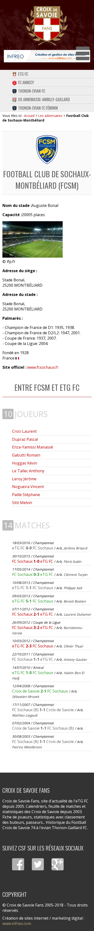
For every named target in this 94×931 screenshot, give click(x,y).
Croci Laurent (24, 431)
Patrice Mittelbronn (27, 747)
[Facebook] (18, 864)
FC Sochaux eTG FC (33, 561)
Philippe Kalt (73, 588)
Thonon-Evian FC (31, 91)
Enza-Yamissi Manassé (32, 447)
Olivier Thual (73, 646)
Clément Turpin (75, 574)
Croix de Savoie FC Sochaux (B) (43, 728)
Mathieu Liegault (24, 715)
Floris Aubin (72, 561)
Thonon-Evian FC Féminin (38, 108)
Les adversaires (50, 115)
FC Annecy (26, 82)
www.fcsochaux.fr (43, 367)
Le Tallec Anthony (28, 471)
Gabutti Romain (26, 455)
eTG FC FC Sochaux (33, 548)
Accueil (29, 115)
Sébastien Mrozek (25, 696)
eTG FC (23, 74)
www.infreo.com (16, 923)
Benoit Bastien (75, 601)
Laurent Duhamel (77, 614)
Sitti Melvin (22, 502)
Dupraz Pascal (25, 439)
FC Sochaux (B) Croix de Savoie (43, 709)
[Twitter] (38, 864)
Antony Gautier (75, 659)
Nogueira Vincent (28, 486)
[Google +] (58, 864)
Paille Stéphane (26, 494)
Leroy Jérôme (24, 479)
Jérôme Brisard (75, 548)
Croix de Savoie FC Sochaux (40, 691)
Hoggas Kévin (24, 463)
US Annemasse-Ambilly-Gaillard (44, 99)
